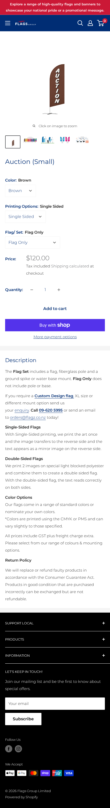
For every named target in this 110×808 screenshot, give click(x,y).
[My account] (90, 23)
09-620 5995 (51, 410)
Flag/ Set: (24, 232)
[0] (100, 23)
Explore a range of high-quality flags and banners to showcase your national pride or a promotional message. (55, 7)
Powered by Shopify (21, 797)
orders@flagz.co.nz (28, 417)
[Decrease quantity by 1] (31, 289)
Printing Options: (34, 206)
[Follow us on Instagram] (18, 748)
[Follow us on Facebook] (8, 748)
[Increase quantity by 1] (58, 289)
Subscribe (23, 718)
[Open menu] (7, 23)
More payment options (55, 336)
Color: (18, 180)
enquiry (22, 410)
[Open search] (80, 23)
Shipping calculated (70, 266)
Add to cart (55, 308)
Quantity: (14, 289)
